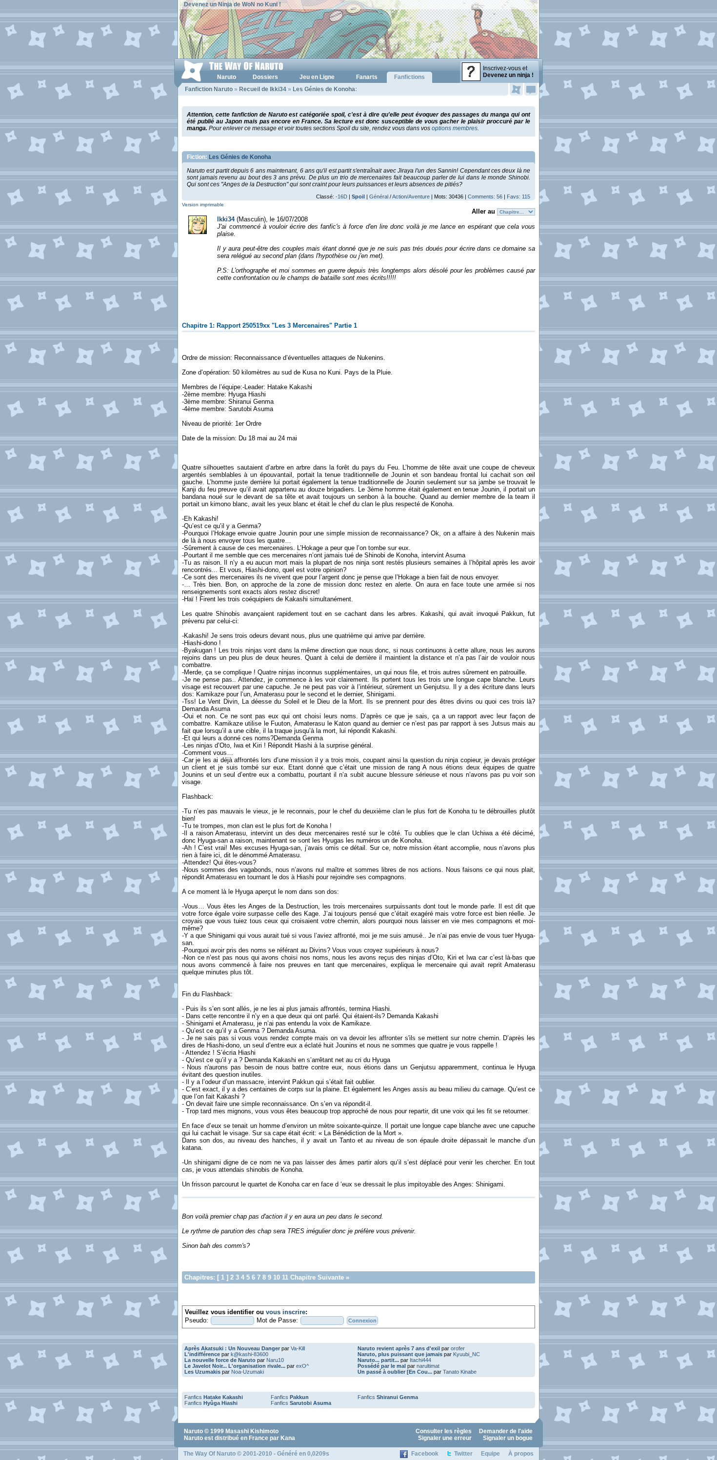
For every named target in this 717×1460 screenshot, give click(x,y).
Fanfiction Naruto (209, 89)
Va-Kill (298, 1348)
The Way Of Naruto (209, 1453)
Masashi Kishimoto (252, 1431)
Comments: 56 (485, 196)
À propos (521, 1453)
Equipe (490, 1453)
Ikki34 (226, 219)
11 (285, 1277)
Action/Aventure (411, 196)
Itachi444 (420, 1360)
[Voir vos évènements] (516, 89)
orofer (458, 1348)
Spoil (358, 196)
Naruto (193, 1431)
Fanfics (213, 1397)
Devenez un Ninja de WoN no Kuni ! (232, 4)
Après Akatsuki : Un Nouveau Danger (232, 1348)
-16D (341, 196)
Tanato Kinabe (460, 1372)
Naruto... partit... (378, 1360)
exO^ (302, 1366)
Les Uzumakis (202, 1372)
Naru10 (275, 1360)
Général (378, 196)
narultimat (428, 1366)
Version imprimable (203, 204)
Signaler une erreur (445, 1438)
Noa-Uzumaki (247, 1372)
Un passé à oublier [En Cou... (395, 1372)
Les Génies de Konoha (324, 89)
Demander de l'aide (506, 1431)
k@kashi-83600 (249, 1354)
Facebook (424, 1453)
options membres (455, 128)
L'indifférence (202, 1354)
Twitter (463, 1453)
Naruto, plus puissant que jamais (400, 1354)
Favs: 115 (518, 196)
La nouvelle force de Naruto (220, 1360)
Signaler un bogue (508, 1438)
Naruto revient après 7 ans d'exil (399, 1348)
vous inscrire (285, 1312)
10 (276, 1277)
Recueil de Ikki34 (262, 89)
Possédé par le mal (382, 1366)
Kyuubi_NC (466, 1354)
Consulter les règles (444, 1431)
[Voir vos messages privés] (531, 89)
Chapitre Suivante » (319, 1277)
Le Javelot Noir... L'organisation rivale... (234, 1366)
